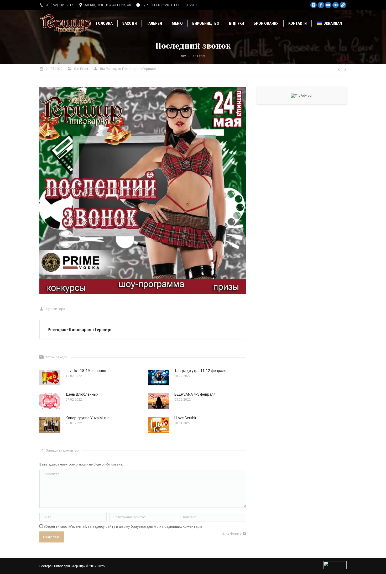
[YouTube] (328, 5)
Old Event (198, 56)
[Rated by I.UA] (335, 568)
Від (128, 69)
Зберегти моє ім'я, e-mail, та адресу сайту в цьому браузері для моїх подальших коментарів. (123, 526)
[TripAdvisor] (335, 5)
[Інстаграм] (313, 5)
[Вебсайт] (343, 5)
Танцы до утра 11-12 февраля (200, 371)
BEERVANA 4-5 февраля (195, 394)
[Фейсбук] (321, 5)
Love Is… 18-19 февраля (86, 371)
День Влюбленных (82, 394)
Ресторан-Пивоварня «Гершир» (62, 566)
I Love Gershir (185, 418)
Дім (183, 56)
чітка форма (231, 533)
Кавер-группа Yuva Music (87, 418)
